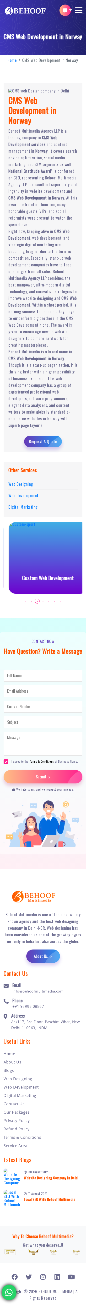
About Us (41, 956)
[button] (78, 10)
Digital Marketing (20, 1095)
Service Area (15, 1145)
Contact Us (14, 1103)
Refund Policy (17, 1129)
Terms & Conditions (41, 761)
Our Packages (17, 1112)
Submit (41, 777)
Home (12, 60)
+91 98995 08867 (28, 1006)
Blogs (9, 1070)
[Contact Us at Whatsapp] (9, 1291)
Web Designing (18, 1078)
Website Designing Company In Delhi (51, 1177)
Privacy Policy (17, 1120)
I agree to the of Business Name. (44, 761)
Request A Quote (43, 441)
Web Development (21, 1087)
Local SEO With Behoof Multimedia (49, 1199)
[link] (15, 1277)
